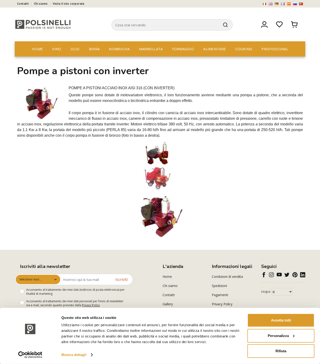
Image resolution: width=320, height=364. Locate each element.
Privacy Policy (91, 305)
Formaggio (183, 48)
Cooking (243, 48)
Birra (94, 48)
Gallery (168, 304)
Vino (56, 48)
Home (37, 48)
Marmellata (151, 48)
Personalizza (278, 335)
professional (274, 48)
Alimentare (214, 48)
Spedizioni (219, 285)
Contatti (23, 4)
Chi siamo (41, 4)
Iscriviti (121, 279)
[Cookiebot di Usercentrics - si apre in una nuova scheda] (30, 354)
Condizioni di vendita (227, 276)
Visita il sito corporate (69, 4)
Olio (75, 48)
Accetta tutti (281, 320)
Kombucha (119, 48)
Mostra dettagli (73, 355)
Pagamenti (220, 295)
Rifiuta (280, 351)
